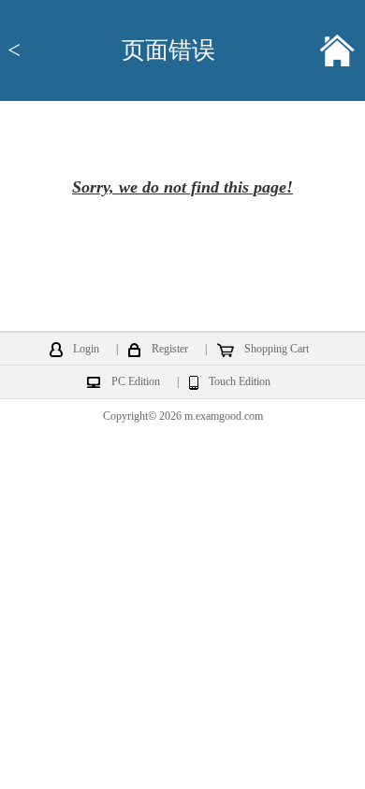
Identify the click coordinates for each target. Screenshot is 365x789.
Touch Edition (239, 382)
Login (86, 349)
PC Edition (135, 382)
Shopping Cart (276, 349)
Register (170, 349)
